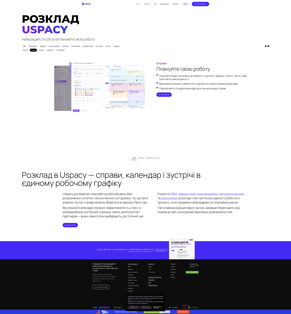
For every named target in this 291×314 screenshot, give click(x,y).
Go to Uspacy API (192, 272)
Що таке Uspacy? (133, 264)
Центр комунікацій (54, 46)
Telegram (173, 264)
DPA (170, 307)
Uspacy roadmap (160, 250)
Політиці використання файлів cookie (141, 300)
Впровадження (164, 4)
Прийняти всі (133, 307)
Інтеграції (116, 46)
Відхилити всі (146, 307)
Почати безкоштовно (200, 4)
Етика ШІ (175, 307)
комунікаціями (207, 194)
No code (108, 46)
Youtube (173, 277)
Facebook (173, 269)
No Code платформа (133, 285)
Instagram (173, 272)
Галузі (150, 266)
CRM (24, 46)
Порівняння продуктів (154, 277)
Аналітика (65, 46)
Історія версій (60, 50)
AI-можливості (33, 46)
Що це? (138, 4)
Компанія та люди (88, 46)
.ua (117, 307)
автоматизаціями (231, 194)
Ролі (149, 269)
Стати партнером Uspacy (101, 287)
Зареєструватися (104, 307)
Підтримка (176, 4)
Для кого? (147, 4)
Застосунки (99, 46)
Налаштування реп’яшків (157, 307)
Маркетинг (50, 50)
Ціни (155, 4)
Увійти (185, 4)
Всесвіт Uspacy (152, 285)
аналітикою (169, 198)
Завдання (43, 46)
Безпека (41, 50)
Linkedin (173, 266)
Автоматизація (75, 46)
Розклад (33, 50)
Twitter (172, 274)
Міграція (25, 50)
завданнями (187, 194)
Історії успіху (151, 272)
